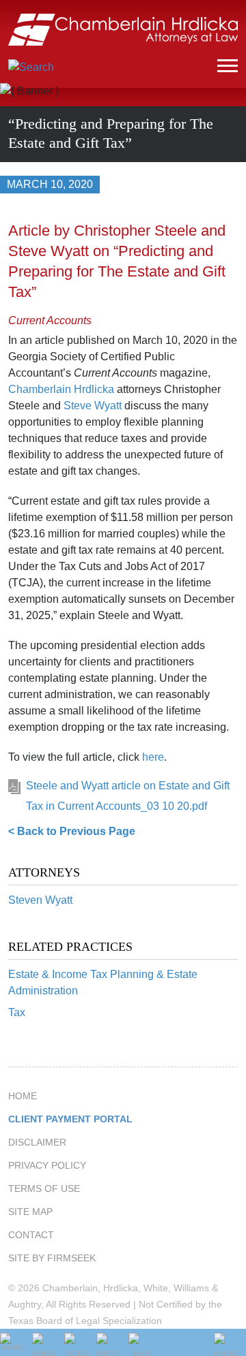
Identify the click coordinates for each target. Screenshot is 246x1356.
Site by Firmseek (52, 1257)
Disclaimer (37, 1142)
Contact (31, 1234)
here (153, 757)
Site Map (30, 1211)
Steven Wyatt (40, 900)
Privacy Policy (47, 1165)
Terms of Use (44, 1188)
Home (22, 1095)
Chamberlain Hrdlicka (61, 389)
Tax (16, 1012)
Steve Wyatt (93, 405)
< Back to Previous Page (71, 831)
